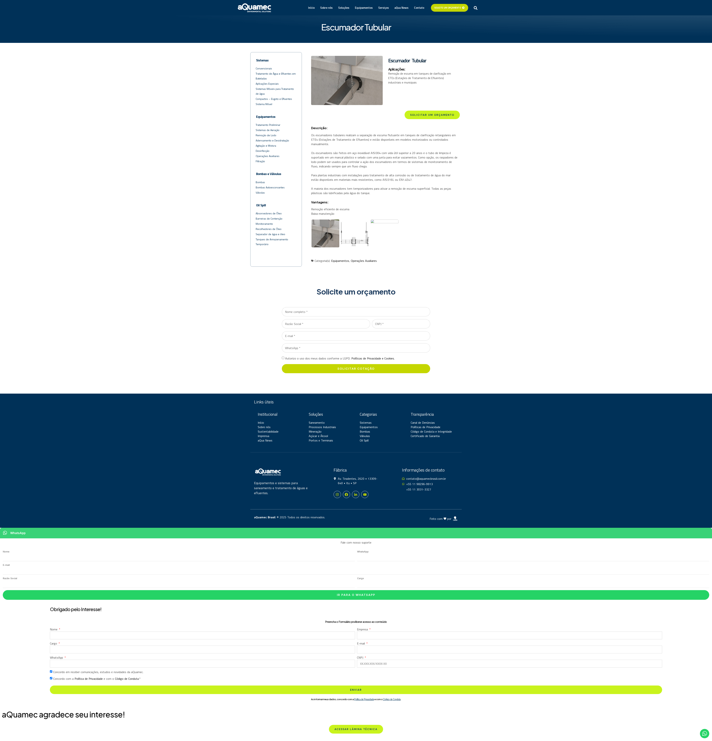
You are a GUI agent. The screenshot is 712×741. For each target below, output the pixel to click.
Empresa (363, 629)
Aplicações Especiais (267, 84)
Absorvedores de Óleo (269, 213)
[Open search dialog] (475, 8)
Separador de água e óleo (270, 234)
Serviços (383, 8)
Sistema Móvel (264, 104)
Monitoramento (264, 224)
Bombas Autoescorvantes (270, 187)
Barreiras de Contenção (269, 218)
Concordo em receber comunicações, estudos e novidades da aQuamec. (98, 672)
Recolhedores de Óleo (268, 229)
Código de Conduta (127, 678)
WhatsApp (363, 551)
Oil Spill (261, 205)
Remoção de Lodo (266, 135)
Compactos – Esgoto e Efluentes (274, 99)
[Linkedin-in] (355, 494)
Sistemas (262, 60)
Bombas (260, 182)
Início (311, 8)
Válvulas (260, 192)
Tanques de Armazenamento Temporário (272, 241)
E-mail (6, 565)
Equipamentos (364, 8)
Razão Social (10, 578)
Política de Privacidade (89, 678)
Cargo (360, 578)
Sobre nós (326, 8)
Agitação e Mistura (266, 146)
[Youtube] (365, 494)
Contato (419, 8)
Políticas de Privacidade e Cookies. (373, 358)
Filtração (260, 161)
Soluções (343, 8)
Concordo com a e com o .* (97, 678)
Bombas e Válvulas (268, 173)
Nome (6, 551)
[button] (356, 729)
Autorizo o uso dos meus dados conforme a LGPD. (340, 358)
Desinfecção (262, 151)
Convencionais (264, 68)
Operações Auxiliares (267, 156)
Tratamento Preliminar (268, 125)
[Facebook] (346, 494)
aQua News (401, 8)
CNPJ (360, 657)
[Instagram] (337, 494)
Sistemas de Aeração (267, 130)
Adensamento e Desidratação (272, 140)
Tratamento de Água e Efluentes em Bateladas (276, 76)
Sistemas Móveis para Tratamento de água (275, 91)
